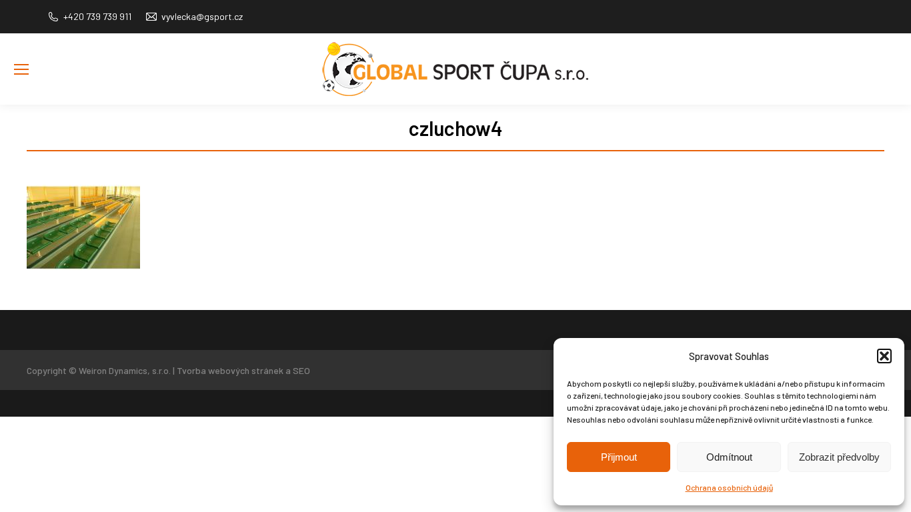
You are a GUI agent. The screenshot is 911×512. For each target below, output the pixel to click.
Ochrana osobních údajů (729, 487)
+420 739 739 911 (97, 16)
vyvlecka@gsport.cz (202, 16)
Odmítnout (729, 457)
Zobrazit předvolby (839, 457)
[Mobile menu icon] (21, 69)
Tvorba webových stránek (230, 370)
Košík (887, 89)
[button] (884, 356)
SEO (301, 370)
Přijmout (619, 457)
